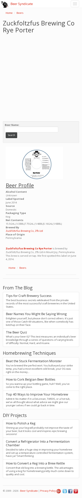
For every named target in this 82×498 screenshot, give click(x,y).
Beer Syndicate (21, 4)
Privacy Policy (48, 490)
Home (9, 13)
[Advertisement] (41, 76)
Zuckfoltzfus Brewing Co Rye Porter (29, 248)
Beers (20, 13)
